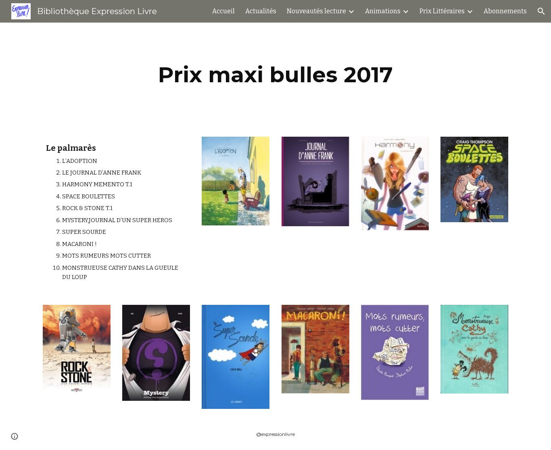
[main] (275, 75)
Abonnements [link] (505, 11)
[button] (541, 11)
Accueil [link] (223, 11)
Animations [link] (383, 11)
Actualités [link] (260, 11)
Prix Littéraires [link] (442, 11)
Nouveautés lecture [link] (316, 11)
